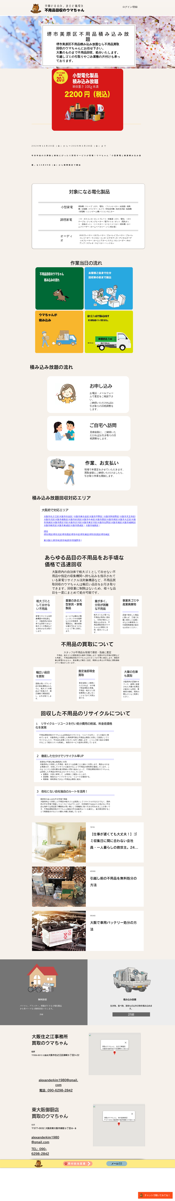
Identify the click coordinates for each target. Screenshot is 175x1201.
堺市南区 (105, 534)
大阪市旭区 (116, 522)
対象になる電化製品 (89, 192)
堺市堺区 (48, 534)
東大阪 (47, 540)
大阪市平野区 (95, 516)
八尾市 (54, 540)
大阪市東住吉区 (81, 516)
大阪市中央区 (88, 519)
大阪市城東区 (128, 522)
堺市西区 (66, 534)
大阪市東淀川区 (89, 522)
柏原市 (68, 540)
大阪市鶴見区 (50, 525)
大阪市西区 (100, 519)
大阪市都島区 (61, 519)
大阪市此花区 (75, 519)
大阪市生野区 (104, 522)
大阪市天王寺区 (127, 516)
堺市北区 (57, 534)
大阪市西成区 (77, 525)
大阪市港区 (112, 519)
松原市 (61, 540)
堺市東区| (85, 534)
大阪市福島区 (92, 525)
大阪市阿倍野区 (111, 516)
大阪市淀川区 (75, 522)
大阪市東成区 (63, 525)
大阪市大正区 (124, 519)
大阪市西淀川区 (60, 522)
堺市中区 (75, 534)
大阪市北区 (49, 519)
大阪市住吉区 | (66, 516)
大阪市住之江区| (51, 516)
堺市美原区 (95, 534)
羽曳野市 (76, 540)
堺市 (46, 531)
